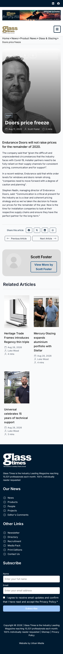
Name (6, 573)
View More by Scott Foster (43, 267)
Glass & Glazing (48, 38)
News (14, 38)
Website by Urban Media (31, 643)
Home (5, 38)
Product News (28, 38)
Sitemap (45, 632)
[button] (17, 55)
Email (5, 585)
